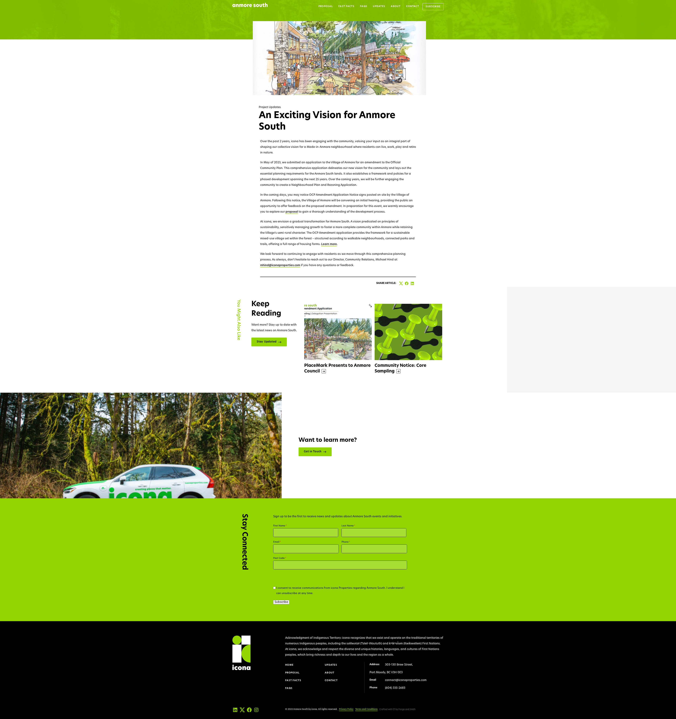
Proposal (325, 6)
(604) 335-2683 (395, 688)
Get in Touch (312, 451)
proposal (292, 212)
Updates (379, 6)
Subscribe (433, 6)
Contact (412, 6)
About (395, 6)
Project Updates (270, 107)
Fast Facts (346, 6)
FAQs (363, 6)
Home (289, 665)
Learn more (329, 244)
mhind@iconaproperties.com (280, 265)
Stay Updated (267, 342)
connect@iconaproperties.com (406, 680)
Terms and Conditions (366, 709)
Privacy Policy (346, 709)
